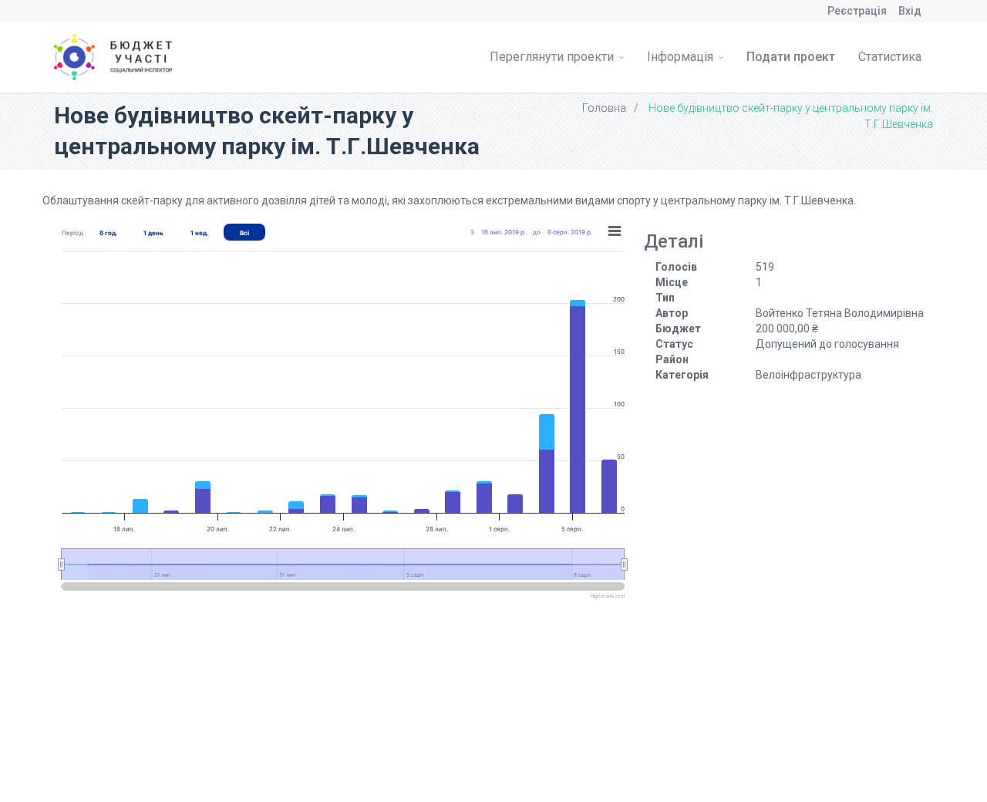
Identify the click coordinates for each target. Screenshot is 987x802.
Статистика (889, 56)
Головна (604, 108)
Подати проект (790, 56)
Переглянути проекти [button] (553, 56)
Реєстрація (857, 11)
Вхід (909, 11)
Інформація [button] (681, 56)
